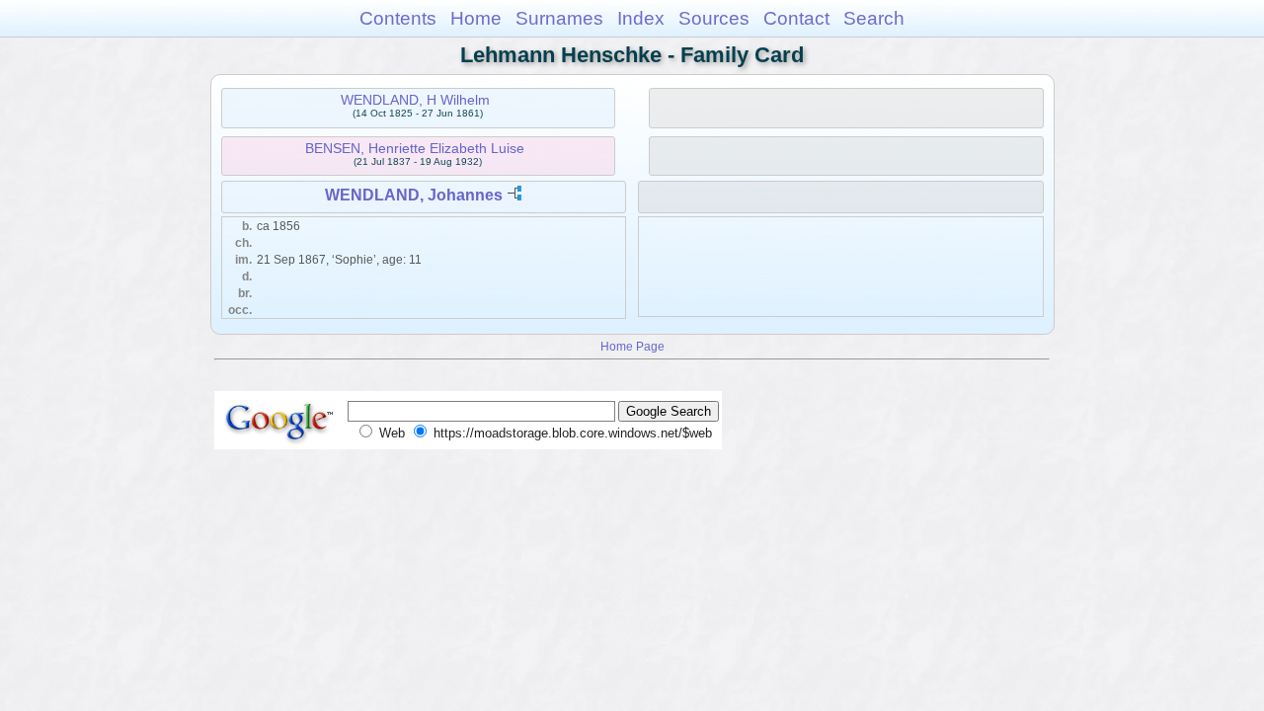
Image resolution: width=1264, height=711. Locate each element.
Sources (714, 18)
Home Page (632, 346)
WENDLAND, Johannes (414, 195)
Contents (397, 18)
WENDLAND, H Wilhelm (415, 100)
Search (874, 18)
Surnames (559, 18)
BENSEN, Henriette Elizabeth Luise (414, 148)
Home (476, 18)
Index (641, 18)
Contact (796, 18)
